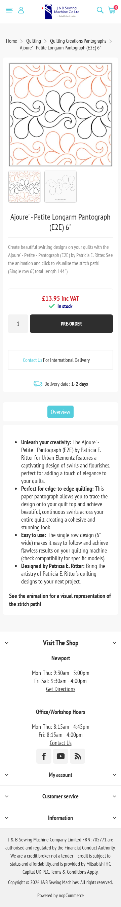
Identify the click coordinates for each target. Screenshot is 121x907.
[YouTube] (60, 756)
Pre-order (71, 323)
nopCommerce (71, 895)
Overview (60, 412)
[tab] (60, 412)
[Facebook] (43, 756)
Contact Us (32, 359)
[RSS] (77, 756)
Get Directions (60, 689)
